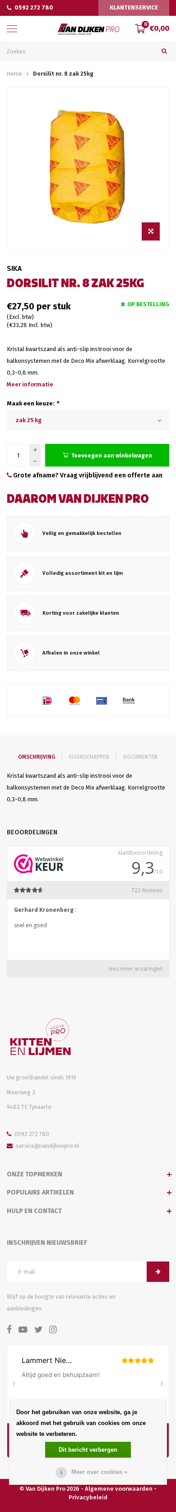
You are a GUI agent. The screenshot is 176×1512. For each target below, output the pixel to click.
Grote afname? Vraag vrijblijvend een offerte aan (87, 475)
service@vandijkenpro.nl (47, 1145)
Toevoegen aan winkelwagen (111, 455)
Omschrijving (36, 757)
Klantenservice (134, 7)
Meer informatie (30, 384)
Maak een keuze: (33, 403)
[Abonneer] (158, 1272)
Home (14, 73)
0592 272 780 (33, 7)
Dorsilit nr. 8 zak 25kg (63, 73)
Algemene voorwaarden (119, 1488)
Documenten (140, 757)
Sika (14, 268)
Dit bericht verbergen (88, 1449)
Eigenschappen (89, 757)
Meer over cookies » (99, 1472)
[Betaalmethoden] (47, 701)
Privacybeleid (88, 1497)
